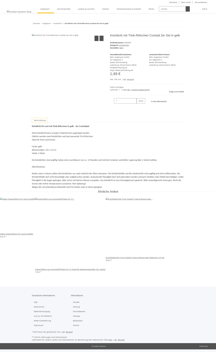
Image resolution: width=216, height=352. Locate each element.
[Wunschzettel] (198, 9)
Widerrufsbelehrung (42, 320)
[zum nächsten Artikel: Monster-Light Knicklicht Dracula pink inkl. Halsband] (110, 24)
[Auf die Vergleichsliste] (96, 38)
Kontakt (76, 302)
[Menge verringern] (112, 101)
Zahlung (76, 307)
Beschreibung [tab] (40, 120)
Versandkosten (201, 2)
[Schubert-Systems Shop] (19, 12)
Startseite (173, 2)
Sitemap (76, 316)
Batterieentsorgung (42, 311)
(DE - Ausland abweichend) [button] (138, 90)
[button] (194, 9)
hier (110, 340)
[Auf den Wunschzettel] (102, 38)
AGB (35, 302)
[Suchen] (188, 9)
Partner (76, 325)
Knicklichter (124, 45)
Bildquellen (78, 320)
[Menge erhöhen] (139, 106)
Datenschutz (39, 307)
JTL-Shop (211, 346)
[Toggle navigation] (10, 7)
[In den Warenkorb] (34, 32)
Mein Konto (186, 2)
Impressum (38, 325)
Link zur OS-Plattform (43, 316)
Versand (130, 79)
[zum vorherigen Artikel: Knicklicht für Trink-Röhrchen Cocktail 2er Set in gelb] (115, 24)
